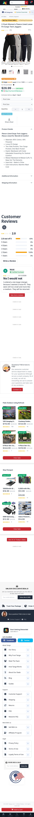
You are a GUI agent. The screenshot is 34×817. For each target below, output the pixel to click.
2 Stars (4, 252)
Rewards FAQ (13, 717)
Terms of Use (13, 749)
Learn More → (14, 631)
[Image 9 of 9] (22, 66)
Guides (11, 684)
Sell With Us (13, 727)
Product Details (7, 129)
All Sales (3, 16)
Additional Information (10, 176)
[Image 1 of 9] (11, 66)
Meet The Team (14, 661)
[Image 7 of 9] (19, 66)
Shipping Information (9, 183)
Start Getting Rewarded (19, 629)
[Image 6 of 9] (18, 66)
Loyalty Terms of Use (16, 754)
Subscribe (24, 766)
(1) (10, 30)
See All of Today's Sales (17, 540)
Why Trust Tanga (15, 655)
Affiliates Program (15, 733)
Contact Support (15, 619)
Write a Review (9, 261)
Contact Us (17, 389)
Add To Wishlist (7, 114)
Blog (10, 678)
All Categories (8, 12)
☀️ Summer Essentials (20, 12)
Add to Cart (18, 810)
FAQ (25, 619)
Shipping (12, 700)
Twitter (27, 640)
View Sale (17, 458)
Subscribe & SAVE (25, 597)
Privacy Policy (13, 743)
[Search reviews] (4, 227)
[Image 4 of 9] (15, 66)
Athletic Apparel (14, 16)
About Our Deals (15, 672)
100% (30, 252)
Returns (11, 705)
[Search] (26, 2)
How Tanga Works (15, 667)
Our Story (12, 650)
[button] (13, 84)
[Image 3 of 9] (14, 66)
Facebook (10, 640)
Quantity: (4, 109)
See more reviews (17, 295)
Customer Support (15, 694)
